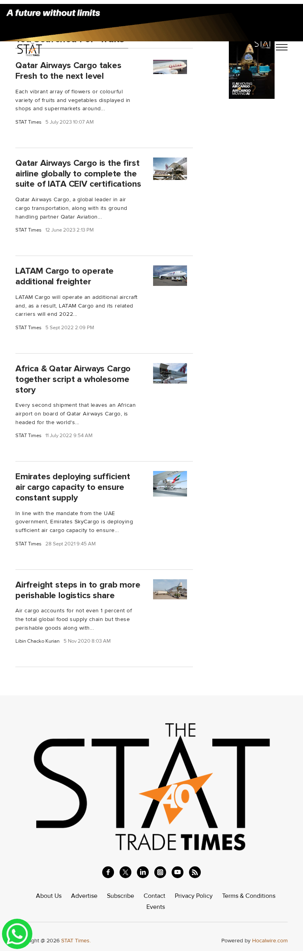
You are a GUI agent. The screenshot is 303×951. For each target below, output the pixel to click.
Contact (154, 896)
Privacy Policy (194, 896)
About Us (49, 896)
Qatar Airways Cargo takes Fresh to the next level (68, 71)
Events (155, 907)
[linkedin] (143, 872)
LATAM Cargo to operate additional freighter (64, 276)
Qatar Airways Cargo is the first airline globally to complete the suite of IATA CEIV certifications (78, 174)
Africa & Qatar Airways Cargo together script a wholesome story (73, 379)
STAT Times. (76, 940)
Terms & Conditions (248, 896)
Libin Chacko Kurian (37, 641)
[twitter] (125, 872)
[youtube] (177, 872)
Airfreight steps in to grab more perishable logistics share (77, 590)
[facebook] (108, 872)
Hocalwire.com (270, 940)
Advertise (84, 896)
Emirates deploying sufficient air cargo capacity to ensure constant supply (72, 487)
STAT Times (28, 122)
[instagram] (160, 872)
